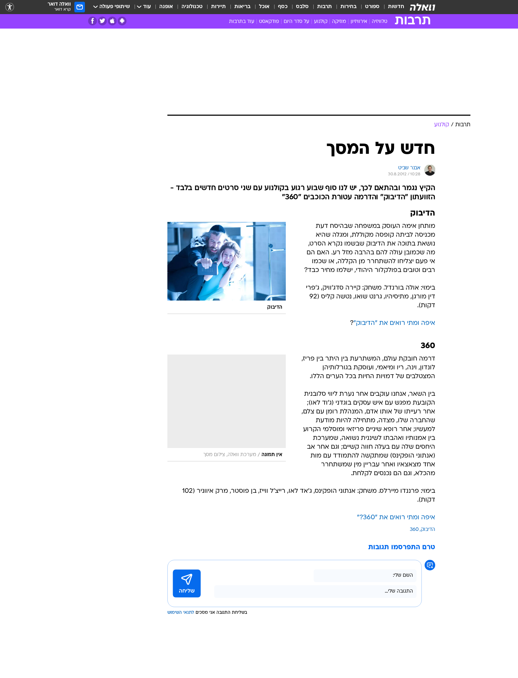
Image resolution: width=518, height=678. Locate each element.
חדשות (396, 7)
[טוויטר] (102, 21)
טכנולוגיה (192, 7)
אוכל (264, 7)
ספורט (372, 7)
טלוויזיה (379, 21)
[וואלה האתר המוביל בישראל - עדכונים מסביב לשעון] (422, 7)
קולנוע (320, 21)
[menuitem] (392, 7)
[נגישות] (9, 7)
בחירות (348, 7)
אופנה (166, 7)
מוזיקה (339, 21)
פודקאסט (269, 21)
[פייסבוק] (92, 21)
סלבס (302, 7)
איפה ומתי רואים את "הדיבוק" (394, 323)
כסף (283, 7)
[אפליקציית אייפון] (112, 21)
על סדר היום (296, 21)
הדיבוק (428, 529)
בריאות (242, 7)
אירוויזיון (359, 21)
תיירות (218, 7)
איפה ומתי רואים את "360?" (396, 517)
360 (414, 529)
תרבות (324, 7)
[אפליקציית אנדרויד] (122, 21)
